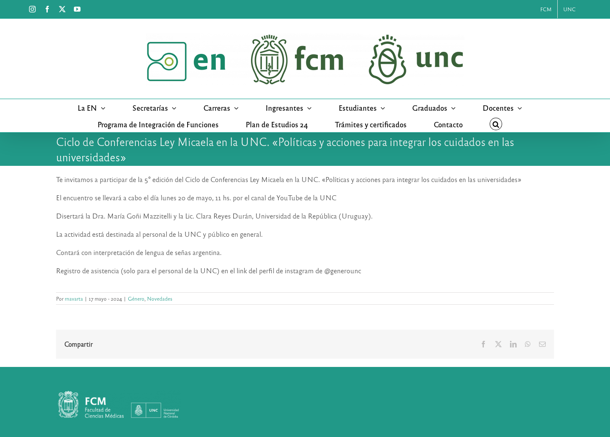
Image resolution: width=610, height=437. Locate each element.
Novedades (159, 298)
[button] (495, 124)
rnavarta (74, 298)
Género (136, 298)
